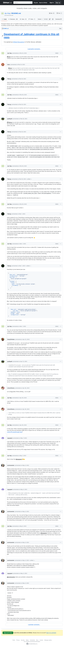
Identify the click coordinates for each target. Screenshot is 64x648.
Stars (24, 19)
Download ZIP (58, 19)
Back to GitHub (43, 2)
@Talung (9, 122)
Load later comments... (34, 624)
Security (23, 640)
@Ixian (9, 56)
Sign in (52, 2)
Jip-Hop (7, 13)
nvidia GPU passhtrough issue (14, 432)
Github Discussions (18, 42)
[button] (49, 19)
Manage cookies (48, 640)
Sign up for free (8, 632)
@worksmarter (11, 577)
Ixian (8, 64)
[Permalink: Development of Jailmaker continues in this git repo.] (3, 36)
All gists (36, 2)
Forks (32, 19)
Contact (41, 640)
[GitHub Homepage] (27, 644)
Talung (9, 78)
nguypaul (9, 438)
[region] (32, 37)
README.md (16, 13)
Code (5, 19)
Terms (13, 640)
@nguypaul (19, 459)
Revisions (13, 19)
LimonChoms (10, 388)
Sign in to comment (51, 632)
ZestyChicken (11, 339)
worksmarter (10, 465)
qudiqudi (9, 118)
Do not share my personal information (32, 641)
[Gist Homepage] (7, 3)
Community (32, 640)
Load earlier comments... (34, 49)
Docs (37, 640)
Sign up (58, 2)
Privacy (18, 640)
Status (27, 640)
